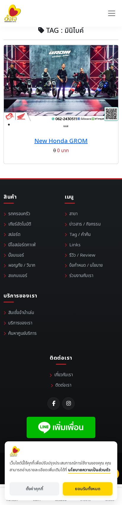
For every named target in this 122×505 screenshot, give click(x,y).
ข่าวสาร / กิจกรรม (85, 224)
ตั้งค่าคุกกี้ (34, 489)
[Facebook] (53, 403)
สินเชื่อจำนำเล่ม (21, 312)
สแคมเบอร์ (17, 275)
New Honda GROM (61, 141)
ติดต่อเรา (63, 385)
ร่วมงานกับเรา (81, 275)
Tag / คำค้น (80, 234)
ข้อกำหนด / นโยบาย (86, 265)
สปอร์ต (14, 234)
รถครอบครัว (19, 213)
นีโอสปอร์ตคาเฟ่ (22, 245)
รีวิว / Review (82, 255)
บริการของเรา (20, 323)
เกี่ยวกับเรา (63, 374)
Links (75, 245)
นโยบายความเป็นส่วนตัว (89, 470)
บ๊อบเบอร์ (16, 255)
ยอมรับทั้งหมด (87, 489)
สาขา (73, 213)
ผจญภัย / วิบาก (21, 265)
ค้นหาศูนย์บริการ (22, 333)
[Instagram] (68, 403)
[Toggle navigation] (111, 13)
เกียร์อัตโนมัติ (19, 224)
